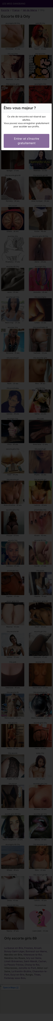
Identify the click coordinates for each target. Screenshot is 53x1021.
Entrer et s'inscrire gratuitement (26, 141)
